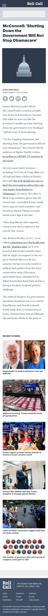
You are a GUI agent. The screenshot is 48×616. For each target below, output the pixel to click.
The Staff (19, 600)
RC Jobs (32, 597)
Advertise (32, 593)
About (5, 593)
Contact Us (20, 593)
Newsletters (7, 600)
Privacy (18, 597)
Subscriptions (34, 600)
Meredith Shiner (12, 90)
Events (5, 597)
